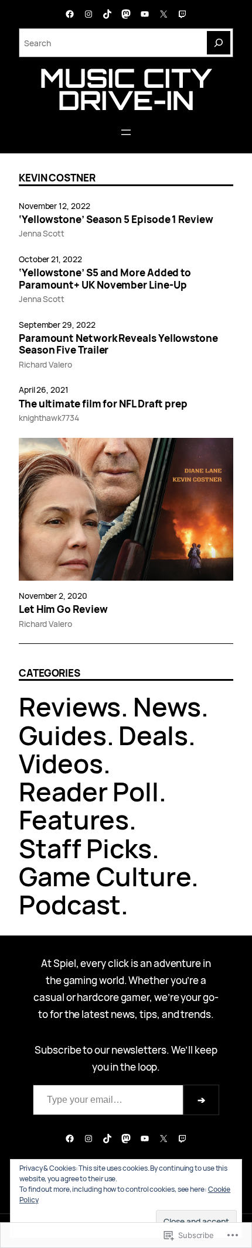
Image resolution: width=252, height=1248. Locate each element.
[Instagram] (88, 14)
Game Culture (105, 876)
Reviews (70, 706)
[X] (163, 14)
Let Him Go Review (63, 609)
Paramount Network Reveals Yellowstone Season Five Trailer (118, 344)
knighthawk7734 (49, 417)
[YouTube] (144, 14)
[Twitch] (182, 14)
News (167, 706)
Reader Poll (89, 791)
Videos (61, 763)
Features (74, 819)
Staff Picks (85, 848)
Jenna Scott (41, 233)
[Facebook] (69, 14)
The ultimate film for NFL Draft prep (103, 404)
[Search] (218, 42)
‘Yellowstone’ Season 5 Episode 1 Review (116, 219)
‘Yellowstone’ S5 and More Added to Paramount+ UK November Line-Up (105, 279)
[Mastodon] (126, 14)
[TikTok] (107, 14)
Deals (153, 735)
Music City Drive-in (126, 88)
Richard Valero (45, 364)
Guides (63, 735)
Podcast (70, 904)
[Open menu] (126, 132)
